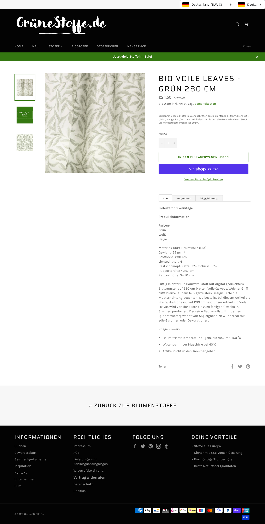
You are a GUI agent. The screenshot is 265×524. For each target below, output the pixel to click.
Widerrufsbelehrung (88, 470)
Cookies (79, 491)
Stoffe (55, 46)
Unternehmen (24, 479)
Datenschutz (83, 484)
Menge (163, 133)
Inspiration (22, 466)
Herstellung (183, 198)
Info (165, 198)
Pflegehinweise (209, 198)
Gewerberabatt (25, 453)
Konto (247, 46)
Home (18, 46)
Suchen (20, 446)
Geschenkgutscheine (30, 459)
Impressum (82, 446)
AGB (76, 453)
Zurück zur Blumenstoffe (135, 405)
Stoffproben (107, 46)
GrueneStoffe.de (34, 514)
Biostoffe (80, 46)
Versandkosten (205, 104)
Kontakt (20, 472)
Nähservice (136, 46)
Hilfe (17, 486)
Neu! (35, 46)
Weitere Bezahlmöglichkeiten (203, 179)
